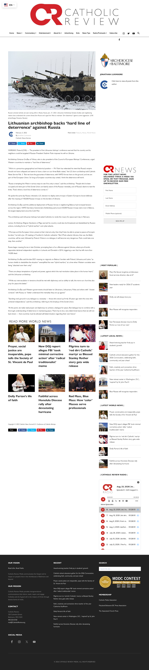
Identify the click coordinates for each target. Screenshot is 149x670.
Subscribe (113, 33)
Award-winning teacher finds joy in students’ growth (71, 568)
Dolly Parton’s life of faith (119, 448)
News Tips (86, 33)
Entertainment (44, 33)
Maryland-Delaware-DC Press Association (112, 605)
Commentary (30, 33)
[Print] (9, 430)
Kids (78, 33)
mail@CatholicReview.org (16, 622)
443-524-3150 (12, 620)
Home (11, 33)
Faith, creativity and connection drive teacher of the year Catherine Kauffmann (124, 368)
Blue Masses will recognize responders (124, 309)
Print (11, 430)
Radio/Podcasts (99, 33)
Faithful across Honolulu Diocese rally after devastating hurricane (50, 404)
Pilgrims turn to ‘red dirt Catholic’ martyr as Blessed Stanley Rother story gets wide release (125, 439)
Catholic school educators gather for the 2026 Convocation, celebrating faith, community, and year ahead (124, 357)
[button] (138, 33)
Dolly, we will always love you (120, 296)
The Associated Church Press (108, 611)
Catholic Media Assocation (108, 600)
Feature (78, 132)
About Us (57, 33)
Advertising (68, 33)
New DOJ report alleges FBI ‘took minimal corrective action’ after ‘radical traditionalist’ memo (125, 427)
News (19, 33)
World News (91, 132)
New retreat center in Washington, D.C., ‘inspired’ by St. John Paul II (125, 380)
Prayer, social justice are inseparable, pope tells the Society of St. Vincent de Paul (20, 354)
